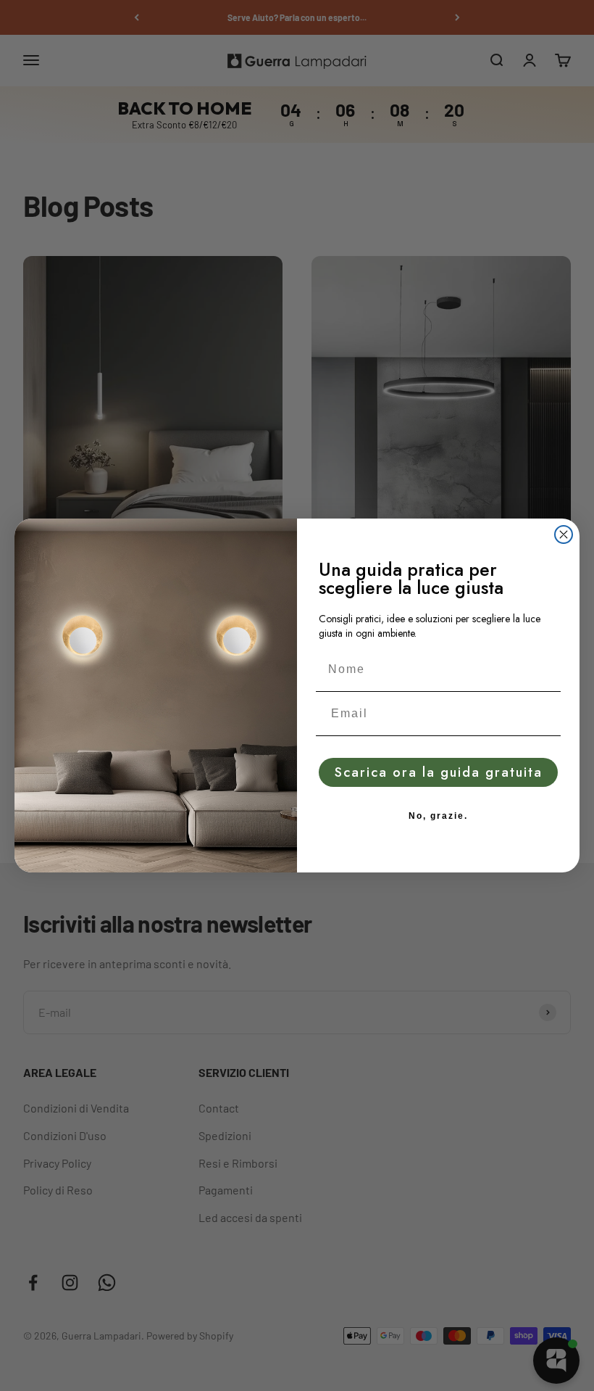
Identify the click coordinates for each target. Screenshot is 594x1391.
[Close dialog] (563, 534)
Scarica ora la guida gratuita (439, 772)
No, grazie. (438, 816)
